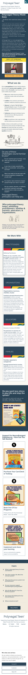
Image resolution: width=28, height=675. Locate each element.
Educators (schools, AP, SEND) (12, 328)
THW (17, 624)
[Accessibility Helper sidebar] (26, 1)
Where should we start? (11, 601)
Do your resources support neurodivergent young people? (13, 586)
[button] (14, 570)
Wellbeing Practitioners (10, 253)
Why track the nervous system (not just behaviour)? (15, 580)
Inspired (23, 624)
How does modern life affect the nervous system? (14, 575)
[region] (14, 662)
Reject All (14, 671)
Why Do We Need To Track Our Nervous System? (13, 591)
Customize (14, 668)
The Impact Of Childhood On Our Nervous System (14, 596)
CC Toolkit (11, 624)
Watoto (4, 624)
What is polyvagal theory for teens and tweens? (14, 570)
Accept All (14, 664)
